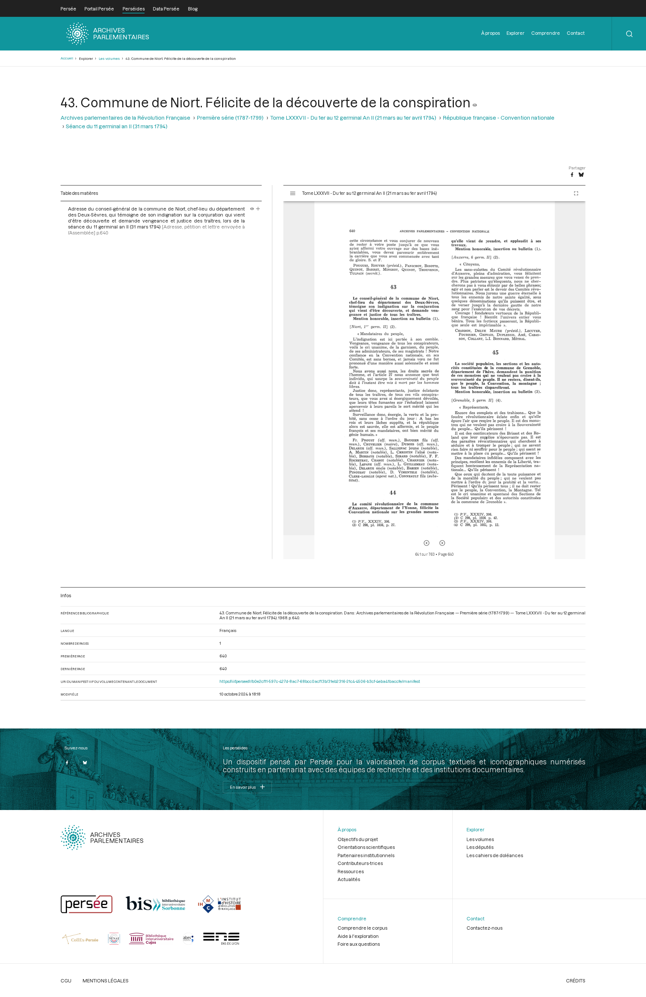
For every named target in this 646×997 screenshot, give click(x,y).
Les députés (480, 847)
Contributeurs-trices (360, 863)
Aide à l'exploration (358, 936)
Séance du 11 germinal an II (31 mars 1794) (116, 126)
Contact (576, 33)
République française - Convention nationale (498, 117)
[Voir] (475, 102)
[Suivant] (442, 543)
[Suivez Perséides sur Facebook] (67, 762)
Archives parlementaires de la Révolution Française (125, 117)
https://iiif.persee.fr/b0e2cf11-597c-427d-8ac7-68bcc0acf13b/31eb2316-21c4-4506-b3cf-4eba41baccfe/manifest (319, 681)
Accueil (67, 58)
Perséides (134, 8)
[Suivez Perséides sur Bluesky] (85, 762)
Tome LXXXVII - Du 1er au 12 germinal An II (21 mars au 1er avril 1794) (353, 117)
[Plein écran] (576, 193)
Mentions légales (106, 980)
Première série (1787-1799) (230, 117)
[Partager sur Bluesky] (581, 175)
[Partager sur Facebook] (572, 175)
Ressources (351, 871)
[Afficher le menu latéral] (293, 193)
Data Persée (166, 8)
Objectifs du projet (358, 839)
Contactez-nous (484, 927)
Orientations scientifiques (366, 847)
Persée (68, 8)
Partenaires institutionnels (366, 855)
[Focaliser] (258, 208)
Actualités (349, 879)
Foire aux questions (359, 944)
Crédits (575, 980)
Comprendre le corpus (362, 927)
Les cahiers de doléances (495, 855)
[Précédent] (426, 543)
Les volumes (109, 58)
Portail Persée (99, 8)
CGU (66, 980)
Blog (192, 8)
